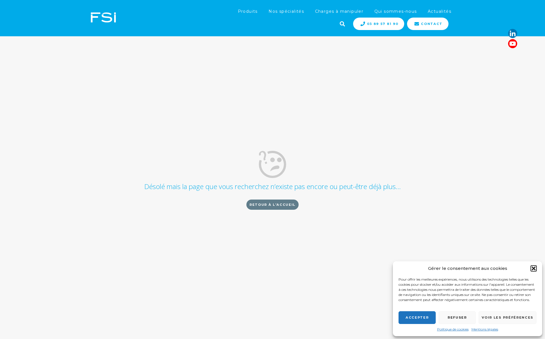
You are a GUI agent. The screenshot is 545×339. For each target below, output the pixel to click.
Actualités (439, 11)
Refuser (457, 317)
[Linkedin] (512, 33)
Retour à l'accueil (272, 205)
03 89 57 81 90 (383, 24)
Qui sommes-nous (395, 11)
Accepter (417, 317)
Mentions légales (484, 329)
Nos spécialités (286, 11)
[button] (533, 268)
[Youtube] (512, 43)
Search (341, 23)
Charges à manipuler (339, 11)
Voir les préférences (507, 317)
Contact (432, 24)
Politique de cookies (453, 329)
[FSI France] (103, 18)
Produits (248, 11)
